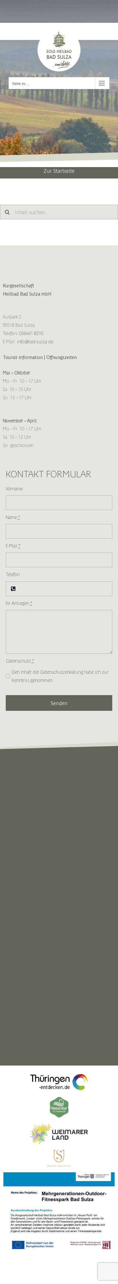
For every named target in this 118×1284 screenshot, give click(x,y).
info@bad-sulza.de (35, 341)
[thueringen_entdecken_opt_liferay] (59, 1076)
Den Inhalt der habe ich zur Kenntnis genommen (60, 676)
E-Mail (13, 545)
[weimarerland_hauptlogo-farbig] (59, 1126)
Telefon (13, 574)
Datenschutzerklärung (61, 672)
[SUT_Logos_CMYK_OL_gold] (59, 1152)
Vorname (14, 488)
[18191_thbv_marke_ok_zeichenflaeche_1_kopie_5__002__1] (59, 1098)
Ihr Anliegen (19, 603)
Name (13, 517)
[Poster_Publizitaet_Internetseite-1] (59, 1174)
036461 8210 (31, 333)
